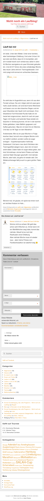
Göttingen (10, 452)
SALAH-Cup (24, 462)
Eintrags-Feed (8, 483)
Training (6, 390)
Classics (6, 373)
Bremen (22, 447)
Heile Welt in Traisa (20, 418)
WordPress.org (8, 487)
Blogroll (14, 405)
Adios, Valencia (18, 416)
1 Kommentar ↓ (34, 50)
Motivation (10, 209)
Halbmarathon (19, 451)
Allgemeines (27, 207)
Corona (29, 447)
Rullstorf (14, 463)
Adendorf (12, 444)
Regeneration (18, 209)
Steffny (20, 465)
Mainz (39, 454)
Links (13, 411)
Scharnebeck (9, 465)
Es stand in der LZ (9, 375)
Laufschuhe (17, 455)
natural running (13, 460)
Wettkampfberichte (9, 392)
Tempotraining (28, 465)
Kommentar (8, 268)
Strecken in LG (8, 388)
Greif (5, 451)
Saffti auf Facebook (8, 360)
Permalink (18, 211)
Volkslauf (14, 470)
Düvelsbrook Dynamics (11, 449)
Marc (5, 407)
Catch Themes (27, 498)
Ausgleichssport (9, 447)
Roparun (30, 459)
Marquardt (17, 458)
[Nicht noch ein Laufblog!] (22, 17)
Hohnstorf (6, 454)
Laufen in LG (8, 379)
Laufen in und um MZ (10, 381)
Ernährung (27, 449)
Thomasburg (7, 468)
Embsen (22, 449)
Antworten (7, 247)
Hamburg (31, 451)
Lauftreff (23, 455)
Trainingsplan (24, 467)
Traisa (31, 468)
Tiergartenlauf (15, 468)
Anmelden (7, 481)
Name (6, 295)
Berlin (18, 447)
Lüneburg (31, 454)
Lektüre (6, 384)
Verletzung (7, 470)
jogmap (12, 455)
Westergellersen (24, 470)
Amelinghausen (28, 444)
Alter (19, 445)
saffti (26, 50)
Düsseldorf (38, 447)
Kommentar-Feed (9, 485)
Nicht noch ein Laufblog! (22, 21)
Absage (5, 445)
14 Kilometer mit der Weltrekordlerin (19, 407)
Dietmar (12, 221)
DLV (33, 447)
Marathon (7, 386)
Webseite (7, 310)
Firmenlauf (34, 449)
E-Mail (6, 303)
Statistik (17, 465)
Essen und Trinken (9, 377)
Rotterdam (7, 462)
